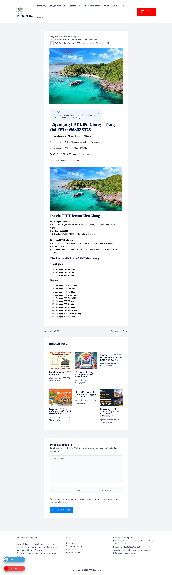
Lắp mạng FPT (66, 160)
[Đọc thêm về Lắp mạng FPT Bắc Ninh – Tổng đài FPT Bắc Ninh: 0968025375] (111, 397)
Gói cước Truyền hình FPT (76, 546)
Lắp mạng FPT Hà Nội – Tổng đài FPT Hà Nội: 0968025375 (85, 374)
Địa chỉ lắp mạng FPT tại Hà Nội (60, 373)
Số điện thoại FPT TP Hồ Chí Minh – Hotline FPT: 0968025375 (111, 357)
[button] (146, 12)
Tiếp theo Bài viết (118, 331)
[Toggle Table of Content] (95, 112)
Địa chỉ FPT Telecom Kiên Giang (68, 118)
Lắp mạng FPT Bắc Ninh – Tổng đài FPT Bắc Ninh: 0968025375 (110, 412)
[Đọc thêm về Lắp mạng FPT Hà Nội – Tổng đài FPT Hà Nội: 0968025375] (86, 360)
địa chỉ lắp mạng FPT (57, 378)
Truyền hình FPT (57, 6)
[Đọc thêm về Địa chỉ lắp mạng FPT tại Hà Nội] (60, 360)
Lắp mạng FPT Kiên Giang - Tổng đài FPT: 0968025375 (75, 115)
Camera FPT (74, 6)
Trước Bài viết (52, 331)
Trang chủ (41, 6)
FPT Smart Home (92, 6)
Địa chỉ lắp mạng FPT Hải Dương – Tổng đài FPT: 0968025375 (85, 394)
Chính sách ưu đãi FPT (114, 6)
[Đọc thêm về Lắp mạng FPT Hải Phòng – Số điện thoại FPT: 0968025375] (60, 397)
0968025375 (65, 231)
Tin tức (40, 17)
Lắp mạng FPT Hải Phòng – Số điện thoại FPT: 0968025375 (60, 411)
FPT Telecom (24, 16)
